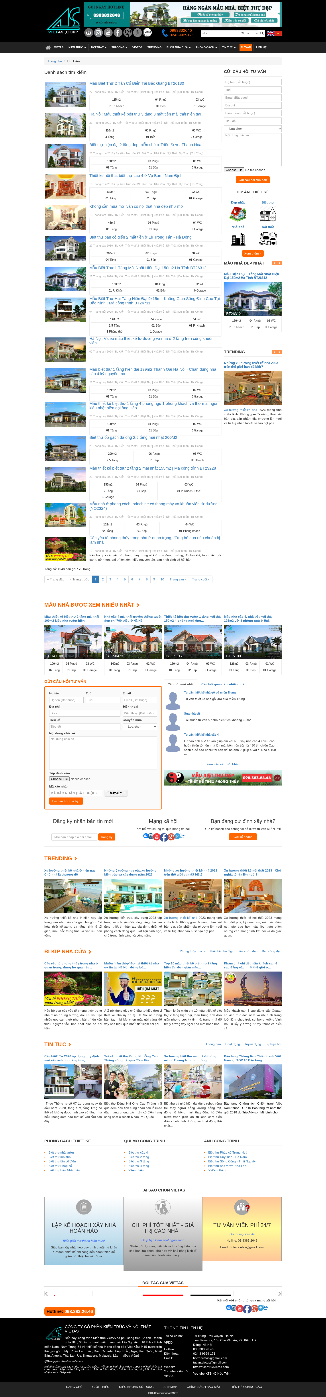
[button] (77, 47)
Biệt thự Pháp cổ (60, 1166)
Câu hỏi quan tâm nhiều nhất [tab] (223, 684)
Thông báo (213, 1044)
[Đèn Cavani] (211, 1293)
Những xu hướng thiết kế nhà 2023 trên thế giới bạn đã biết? (251, 364)
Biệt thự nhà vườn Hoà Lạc (227, 1166)
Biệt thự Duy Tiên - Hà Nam (227, 1157)
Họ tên (54, 693)
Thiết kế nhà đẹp (221, 951)
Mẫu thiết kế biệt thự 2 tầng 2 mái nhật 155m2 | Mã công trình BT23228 (152, 468)
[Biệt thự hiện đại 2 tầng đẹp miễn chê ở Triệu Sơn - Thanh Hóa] (65, 156)
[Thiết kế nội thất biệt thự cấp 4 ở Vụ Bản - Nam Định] (65, 187)
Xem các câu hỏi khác (223, 764)
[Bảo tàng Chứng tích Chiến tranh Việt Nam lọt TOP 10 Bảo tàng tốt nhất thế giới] (253, 1081)
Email (127, 693)
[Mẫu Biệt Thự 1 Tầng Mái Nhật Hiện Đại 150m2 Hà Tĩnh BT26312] (65, 279)
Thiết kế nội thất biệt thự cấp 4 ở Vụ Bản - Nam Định (136, 175)
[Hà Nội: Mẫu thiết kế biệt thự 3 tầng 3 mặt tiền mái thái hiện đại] (65, 125)
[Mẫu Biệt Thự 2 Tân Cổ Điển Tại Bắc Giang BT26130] (65, 94)
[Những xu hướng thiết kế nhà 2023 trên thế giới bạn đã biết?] (253, 388)
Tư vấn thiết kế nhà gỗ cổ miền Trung (210, 692)
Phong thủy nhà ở (192, 951)
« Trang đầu (55, 579)
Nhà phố (238, 227)
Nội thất (268, 227)
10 (162, 579)
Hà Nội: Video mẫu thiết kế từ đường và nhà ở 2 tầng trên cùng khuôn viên (151, 340)
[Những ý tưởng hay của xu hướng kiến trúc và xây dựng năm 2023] (133, 896)
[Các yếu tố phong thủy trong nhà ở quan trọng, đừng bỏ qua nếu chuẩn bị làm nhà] (65, 549)
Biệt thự (268, 202)
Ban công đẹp (271, 951)
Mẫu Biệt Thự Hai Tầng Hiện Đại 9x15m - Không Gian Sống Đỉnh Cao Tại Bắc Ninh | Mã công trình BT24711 (154, 300)
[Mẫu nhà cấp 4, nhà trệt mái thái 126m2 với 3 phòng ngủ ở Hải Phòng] (253, 642)
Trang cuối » (201, 579)
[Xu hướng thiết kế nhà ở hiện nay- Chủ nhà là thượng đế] (73, 896)
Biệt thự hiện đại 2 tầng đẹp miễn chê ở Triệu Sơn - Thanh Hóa (145, 145)
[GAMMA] (115, 1293)
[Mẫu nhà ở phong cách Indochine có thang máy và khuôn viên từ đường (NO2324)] (65, 515)
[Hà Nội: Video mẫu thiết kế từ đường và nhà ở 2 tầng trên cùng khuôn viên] (65, 350)
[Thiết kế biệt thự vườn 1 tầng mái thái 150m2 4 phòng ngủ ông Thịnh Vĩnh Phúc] (193, 642)
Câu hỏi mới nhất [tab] (181, 684)
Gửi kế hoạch (243, 837)
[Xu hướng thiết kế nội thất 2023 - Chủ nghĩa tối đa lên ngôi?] (253, 896)
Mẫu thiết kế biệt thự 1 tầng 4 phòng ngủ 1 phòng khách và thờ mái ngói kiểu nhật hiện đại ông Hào (153, 405)
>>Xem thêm (217, 1170)
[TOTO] (259, 1293)
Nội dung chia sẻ (62, 733)
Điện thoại (130, 706)
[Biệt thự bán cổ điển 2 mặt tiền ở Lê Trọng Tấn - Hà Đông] (65, 248)
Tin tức (55, 1044)
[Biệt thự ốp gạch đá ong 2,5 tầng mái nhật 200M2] (65, 448)
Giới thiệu (100, 1387)
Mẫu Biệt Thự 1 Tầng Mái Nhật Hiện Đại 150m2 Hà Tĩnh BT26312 (147, 268)
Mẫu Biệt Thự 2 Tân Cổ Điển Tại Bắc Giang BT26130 (136, 83)
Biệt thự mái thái (60, 1157)
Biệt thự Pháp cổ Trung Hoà (227, 1152)
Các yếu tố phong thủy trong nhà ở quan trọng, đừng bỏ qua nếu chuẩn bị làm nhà (154, 540)
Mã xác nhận (59, 786)
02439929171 (182, 35)
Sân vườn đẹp (247, 951)
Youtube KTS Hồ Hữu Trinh (212, 1373)
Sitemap (170, 1387)
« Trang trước (79, 579)
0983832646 (181, 30)
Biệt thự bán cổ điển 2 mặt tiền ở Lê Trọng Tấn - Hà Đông (140, 237)
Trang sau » (178, 579)
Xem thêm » (252, 253)
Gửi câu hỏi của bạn (253, 180)
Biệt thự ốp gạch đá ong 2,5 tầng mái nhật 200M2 (133, 437)
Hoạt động (232, 1044)
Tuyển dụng (252, 1044)
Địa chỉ (54, 706)
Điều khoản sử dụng (136, 1387)
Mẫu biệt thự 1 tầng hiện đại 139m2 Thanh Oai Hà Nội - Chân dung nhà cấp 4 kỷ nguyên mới (152, 371)
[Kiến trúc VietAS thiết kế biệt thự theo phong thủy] (223, 778)
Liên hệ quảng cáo (246, 1387)
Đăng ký (106, 837)
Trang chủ (48, 47)
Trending (58, 858)
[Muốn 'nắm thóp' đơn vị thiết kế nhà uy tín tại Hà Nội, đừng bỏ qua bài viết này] (133, 989)
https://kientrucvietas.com (211, 1367)
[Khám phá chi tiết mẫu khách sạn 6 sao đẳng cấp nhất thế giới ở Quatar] (253, 989)
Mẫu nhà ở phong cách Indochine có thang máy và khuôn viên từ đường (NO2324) (153, 506)
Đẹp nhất (238, 202)
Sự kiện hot (273, 1044)
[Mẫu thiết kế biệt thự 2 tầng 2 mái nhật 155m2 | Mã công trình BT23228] (65, 479)
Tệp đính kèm (59, 773)
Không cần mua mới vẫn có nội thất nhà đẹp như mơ (136, 206)
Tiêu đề (55, 720)
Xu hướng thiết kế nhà (240, 409)
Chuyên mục (132, 720)
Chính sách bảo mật (204, 1387)
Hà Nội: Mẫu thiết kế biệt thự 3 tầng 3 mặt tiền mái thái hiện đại (145, 114)
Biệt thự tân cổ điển (62, 1161)
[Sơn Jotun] (163, 1293)
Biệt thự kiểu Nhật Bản (64, 1170)
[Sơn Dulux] (67, 1293)
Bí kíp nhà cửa (65, 951)
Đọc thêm (131, 1355)
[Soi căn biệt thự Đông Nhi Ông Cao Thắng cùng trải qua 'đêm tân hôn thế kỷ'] (133, 1081)
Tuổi (89, 693)
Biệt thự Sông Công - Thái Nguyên (232, 1161)
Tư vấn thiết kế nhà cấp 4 (201, 734)
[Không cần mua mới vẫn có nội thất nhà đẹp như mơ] (65, 217)
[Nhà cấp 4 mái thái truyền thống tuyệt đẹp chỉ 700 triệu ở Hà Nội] (133, 642)
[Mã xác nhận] (116, 793)
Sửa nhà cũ (192, 713)
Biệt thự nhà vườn (61, 1152)
